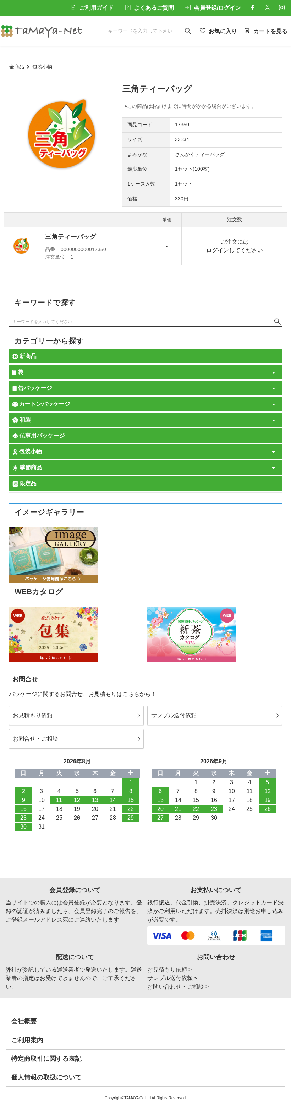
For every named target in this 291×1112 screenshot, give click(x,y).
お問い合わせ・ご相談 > (178, 987)
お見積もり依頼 (33, 715)
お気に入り (223, 31)
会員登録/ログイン (217, 8)
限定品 (27, 483)
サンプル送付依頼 (174, 715)
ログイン (217, 250)
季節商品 (30, 467)
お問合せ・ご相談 (35, 739)
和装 (24, 420)
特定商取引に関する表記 (46, 1058)
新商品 (27, 356)
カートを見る (270, 31)
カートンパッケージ (44, 404)
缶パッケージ (34, 388)
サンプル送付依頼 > (172, 978)
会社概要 (24, 1021)
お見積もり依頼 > (169, 970)
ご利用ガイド (96, 8)
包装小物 (42, 67)
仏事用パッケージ (41, 435)
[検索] (277, 322)
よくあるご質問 (154, 8)
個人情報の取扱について (46, 1077)
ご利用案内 (27, 1040)
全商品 (16, 67)
